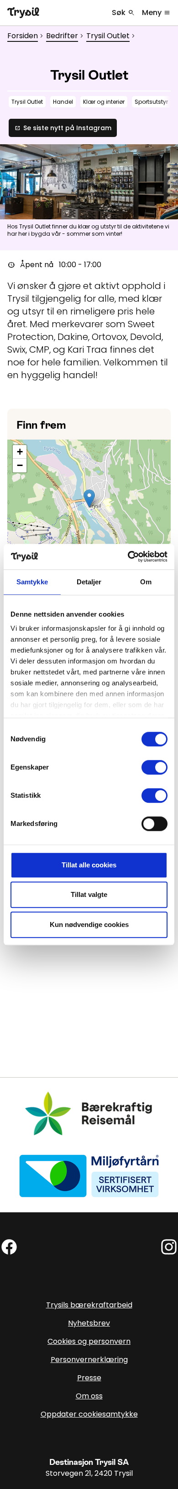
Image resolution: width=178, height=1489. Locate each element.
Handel (63, 102)
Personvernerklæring (89, 1359)
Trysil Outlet (108, 35)
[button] (89, 498)
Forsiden (22, 35)
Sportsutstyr (151, 102)
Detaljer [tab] (89, 582)
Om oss (89, 1396)
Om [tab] (146, 582)
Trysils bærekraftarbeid (89, 1305)
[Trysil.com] (23, 12)
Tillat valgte (89, 894)
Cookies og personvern (89, 1341)
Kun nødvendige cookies (89, 924)
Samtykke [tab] (32, 582)
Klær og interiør (104, 102)
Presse (89, 1378)
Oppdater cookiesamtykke (89, 1414)
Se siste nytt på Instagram (62, 127)
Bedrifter (62, 35)
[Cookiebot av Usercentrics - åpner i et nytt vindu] (128, 556)
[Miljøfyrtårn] (89, 1175)
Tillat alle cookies (89, 865)
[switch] (154, 767)
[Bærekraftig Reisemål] (89, 1114)
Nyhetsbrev (89, 1323)
